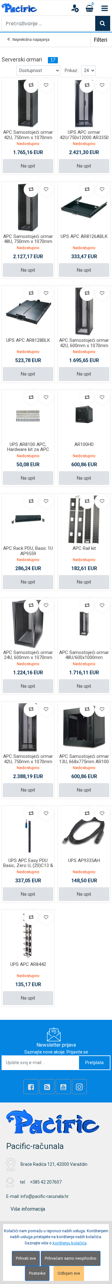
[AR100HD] (84, 416)
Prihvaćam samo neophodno (70, 1258)
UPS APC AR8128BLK (28, 340)
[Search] (102, 23)
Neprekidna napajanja (30, 39)
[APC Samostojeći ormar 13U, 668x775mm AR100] (84, 728)
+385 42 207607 (46, 1182)
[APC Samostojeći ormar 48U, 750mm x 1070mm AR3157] (28, 208)
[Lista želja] (46, 85)
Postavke (37, 1273)
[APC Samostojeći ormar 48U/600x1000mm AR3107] (84, 624)
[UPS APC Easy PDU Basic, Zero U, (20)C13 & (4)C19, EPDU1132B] (28, 832)
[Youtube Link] (63, 1086)
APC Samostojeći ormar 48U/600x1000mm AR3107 (84, 658)
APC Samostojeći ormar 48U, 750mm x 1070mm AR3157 (28, 242)
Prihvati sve (26, 1258)
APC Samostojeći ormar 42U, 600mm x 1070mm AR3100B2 (84, 345)
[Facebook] (30, 1086)
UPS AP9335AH (84, 860)
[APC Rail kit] (84, 520)
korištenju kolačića (69, 1243)
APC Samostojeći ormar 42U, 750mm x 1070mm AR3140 (28, 761)
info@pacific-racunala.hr (45, 1196)
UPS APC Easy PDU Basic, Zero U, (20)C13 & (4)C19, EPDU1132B (28, 866)
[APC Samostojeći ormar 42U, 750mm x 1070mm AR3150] (28, 103)
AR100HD (84, 444)
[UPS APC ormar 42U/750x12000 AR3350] (84, 103)
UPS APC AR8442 (28, 964)
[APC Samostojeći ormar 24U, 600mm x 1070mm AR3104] (28, 624)
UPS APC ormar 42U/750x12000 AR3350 (84, 134)
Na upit (28, 166)
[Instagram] (79, 1086)
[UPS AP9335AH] (84, 832)
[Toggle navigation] (104, 8)
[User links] (74, 8)
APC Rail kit (84, 548)
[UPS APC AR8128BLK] (28, 312)
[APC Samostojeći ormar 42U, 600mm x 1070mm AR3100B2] (84, 312)
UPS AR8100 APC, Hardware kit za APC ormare (28, 450)
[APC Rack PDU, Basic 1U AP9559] (28, 520)
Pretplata (94, 1062)
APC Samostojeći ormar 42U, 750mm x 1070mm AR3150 (28, 137)
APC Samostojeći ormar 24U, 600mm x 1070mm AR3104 (28, 658)
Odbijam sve (69, 1273)
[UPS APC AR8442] (28, 936)
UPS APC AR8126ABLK (84, 236)
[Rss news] (47, 1086)
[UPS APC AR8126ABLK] (84, 208)
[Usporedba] (31, 85)
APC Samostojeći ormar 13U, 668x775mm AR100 (84, 758)
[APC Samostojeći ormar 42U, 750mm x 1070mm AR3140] (28, 728)
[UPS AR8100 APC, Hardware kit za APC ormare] (28, 416)
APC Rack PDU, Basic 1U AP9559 (28, 550)
